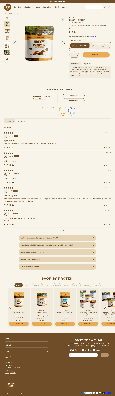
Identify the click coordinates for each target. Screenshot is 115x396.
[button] (4, 147)
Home (5, 13)
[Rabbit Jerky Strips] (19, 299)
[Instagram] (10, 357)
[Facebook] (6, 357)
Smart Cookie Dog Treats (19, 393)
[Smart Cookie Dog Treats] (7, 7)
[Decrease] (71, 55)
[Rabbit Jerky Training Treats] (65, 299)
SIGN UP (104, 355)
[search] (94, 7)
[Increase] (77, 55)
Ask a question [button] (73, 100)
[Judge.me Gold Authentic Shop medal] (62, 110)
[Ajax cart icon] (109, 7)
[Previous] (14, 42)
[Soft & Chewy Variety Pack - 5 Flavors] (88, 299)
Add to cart (19, 324)
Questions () (21, 121)
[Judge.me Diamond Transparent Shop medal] (71, 110)
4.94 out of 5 (46, 96)
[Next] (63, 42)
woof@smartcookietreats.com (14, 367)
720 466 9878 (9, 365)
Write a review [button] (74, 95)
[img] (8, 133)
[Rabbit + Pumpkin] (42, 299)
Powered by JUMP (29, 393)
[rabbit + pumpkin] (62, 19)
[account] (105, 7)
